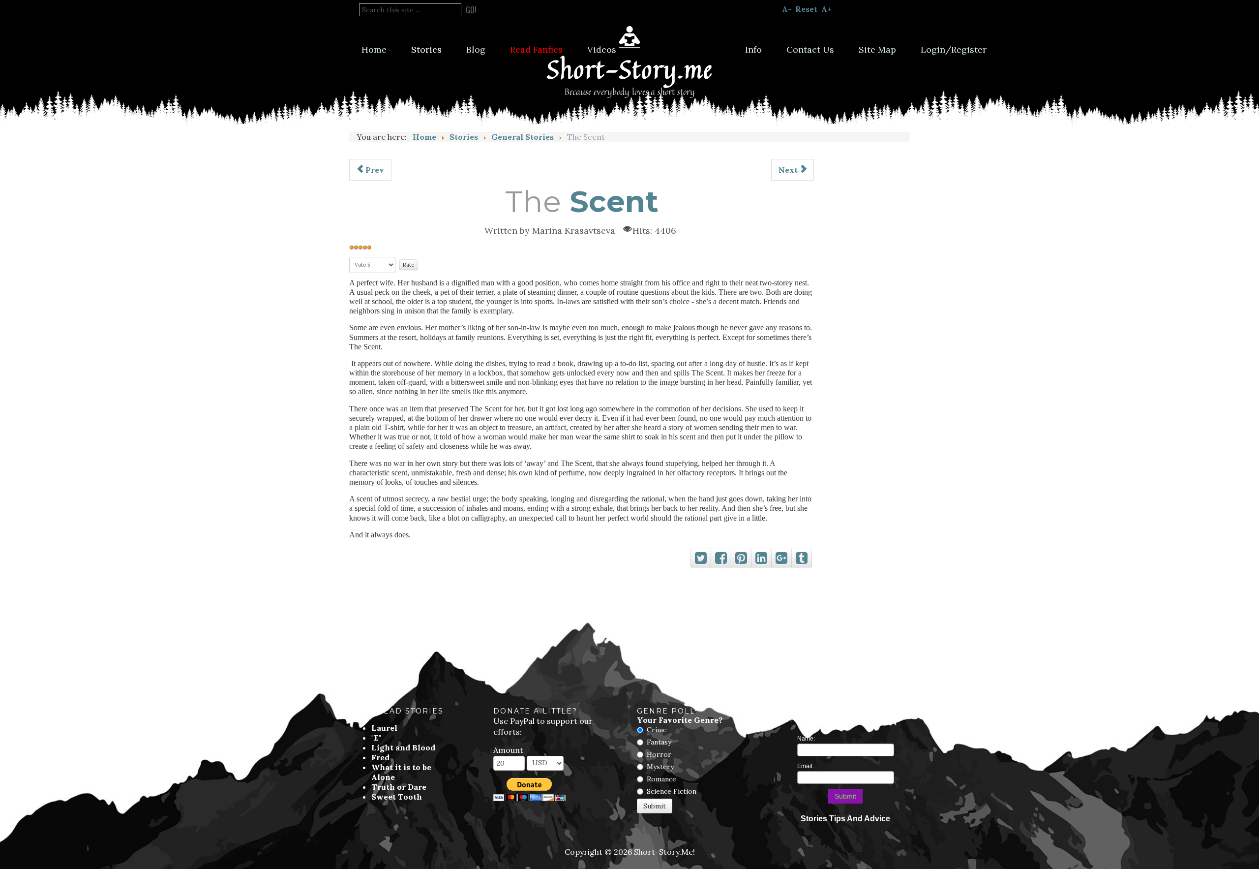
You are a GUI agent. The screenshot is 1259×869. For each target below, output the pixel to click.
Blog (475, 49)
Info (753, 49)
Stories (426, 49)
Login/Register (954, 49)
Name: (806, 738)
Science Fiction (671, 791)
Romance (661, 779)
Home (374, 49)
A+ (826, 9)
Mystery (660, 766)
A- (786, 9)
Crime (657, 729)
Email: (805, 766)
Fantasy (659, 742)
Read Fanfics (536, 49)
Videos (601, 49)
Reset (806, 9)
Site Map (877, 49)
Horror (659, 754)
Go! (471, 10)
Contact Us (810, 49)
